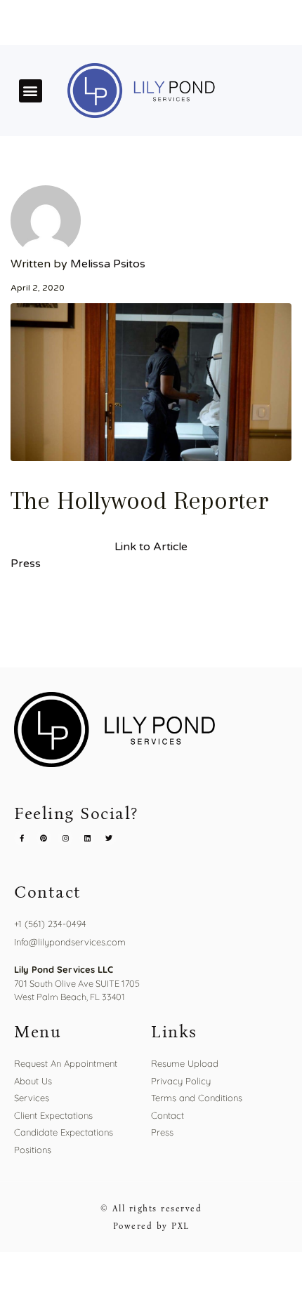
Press (26, 564)
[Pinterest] (43, 838)
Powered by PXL (151, 1226)
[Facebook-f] (21, 838)
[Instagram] (65, 838)
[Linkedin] (87, 838)
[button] (30, 90)
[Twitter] (109, 838)
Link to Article (151, 547)
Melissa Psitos (107, 264)
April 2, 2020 (38, 288)
